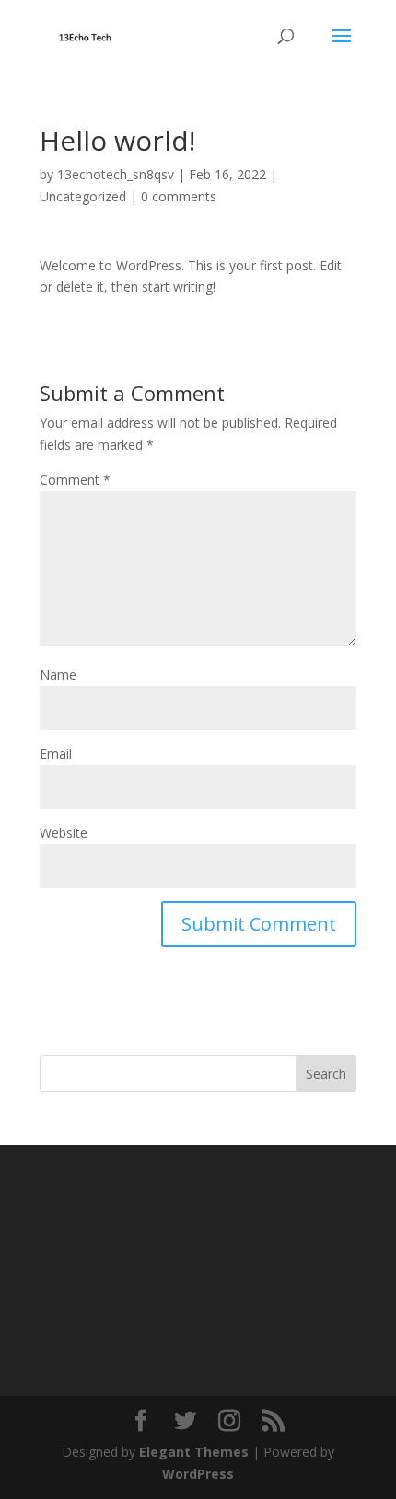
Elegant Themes (194, 1451)
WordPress (198, 1473)
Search (326, 1073)
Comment (75, 479)
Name (58, 674)
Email (56, 753)
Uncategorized (83, 196)
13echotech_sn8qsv (115, 174)
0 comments (178, 196)
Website (63, 832)
